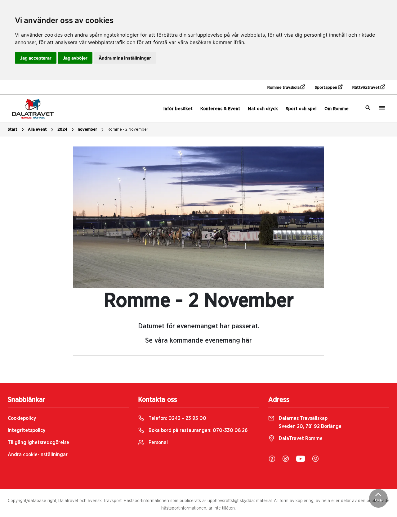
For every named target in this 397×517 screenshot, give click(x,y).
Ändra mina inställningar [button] (125, 58)
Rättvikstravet (366, 88)
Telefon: (176, 418)
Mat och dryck (263, 108)
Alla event (37, 130)
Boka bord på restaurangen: (197, 430)
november (87, 130)
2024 (62, 130)
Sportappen (326, 88)
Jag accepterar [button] (35, 58)
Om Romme (336, 108)
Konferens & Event (220, 108)
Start (12, 130)
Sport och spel (301, 108)
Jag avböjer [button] (75, 58)
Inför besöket (178, 108)
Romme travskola (284, 88)
